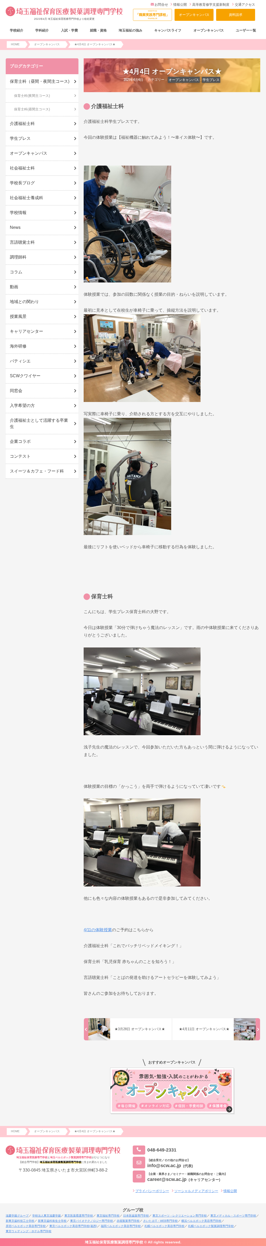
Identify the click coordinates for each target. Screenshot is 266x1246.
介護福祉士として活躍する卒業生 (39, 423)
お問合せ (161, 5)
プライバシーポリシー (152, 1191)
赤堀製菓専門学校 (128, 1220)
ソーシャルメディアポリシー (196, 1191)
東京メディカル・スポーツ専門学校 (233, 1215)
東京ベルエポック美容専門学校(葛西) (73, 1226)
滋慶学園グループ (17, 1215)
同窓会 (16, 390)
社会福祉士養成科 (26, 198)
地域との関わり (24, 301)
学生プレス (211, 80)
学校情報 (18, 212)
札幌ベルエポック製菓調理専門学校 (211, 1226)
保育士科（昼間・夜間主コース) (39, 81)
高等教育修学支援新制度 (210, 5)
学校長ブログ (22, 183)
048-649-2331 (161, 1149)
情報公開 (180, 5)
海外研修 (18, 346)
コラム (16, 272)
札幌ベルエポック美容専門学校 (164, 1226)
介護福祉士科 (22, 123)
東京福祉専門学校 (108, 1215)
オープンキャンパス (194, 15)
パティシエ (20, 361)
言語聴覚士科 (22, 242)
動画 (14, 287)
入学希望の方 (22, 405)
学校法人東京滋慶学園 (46, 1215)
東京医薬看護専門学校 (78, 1215)
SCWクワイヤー (25, 376)
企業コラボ (20, 441)
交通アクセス (245, 5)
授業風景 (18, 316)
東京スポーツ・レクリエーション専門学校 (179, 1215)
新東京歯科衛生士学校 (52, 1220)
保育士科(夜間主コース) (32, 96)
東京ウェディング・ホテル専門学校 (28, 1231)
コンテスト (20, 456)
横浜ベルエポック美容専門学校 (201, 1220)
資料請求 (235, 15)
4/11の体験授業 (98, 930)
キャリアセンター (26, 331)
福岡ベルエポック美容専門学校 (121, 1226)
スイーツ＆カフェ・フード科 (37, 471)
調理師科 (18, 257)
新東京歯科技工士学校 (20, 1220)
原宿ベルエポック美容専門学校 (26, 1226)
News (15, 227)
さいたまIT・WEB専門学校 (160, 1220)
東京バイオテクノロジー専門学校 (91, 1220)
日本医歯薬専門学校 (136, 1215)
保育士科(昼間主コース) (32, 109)
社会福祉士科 (22, 168)
